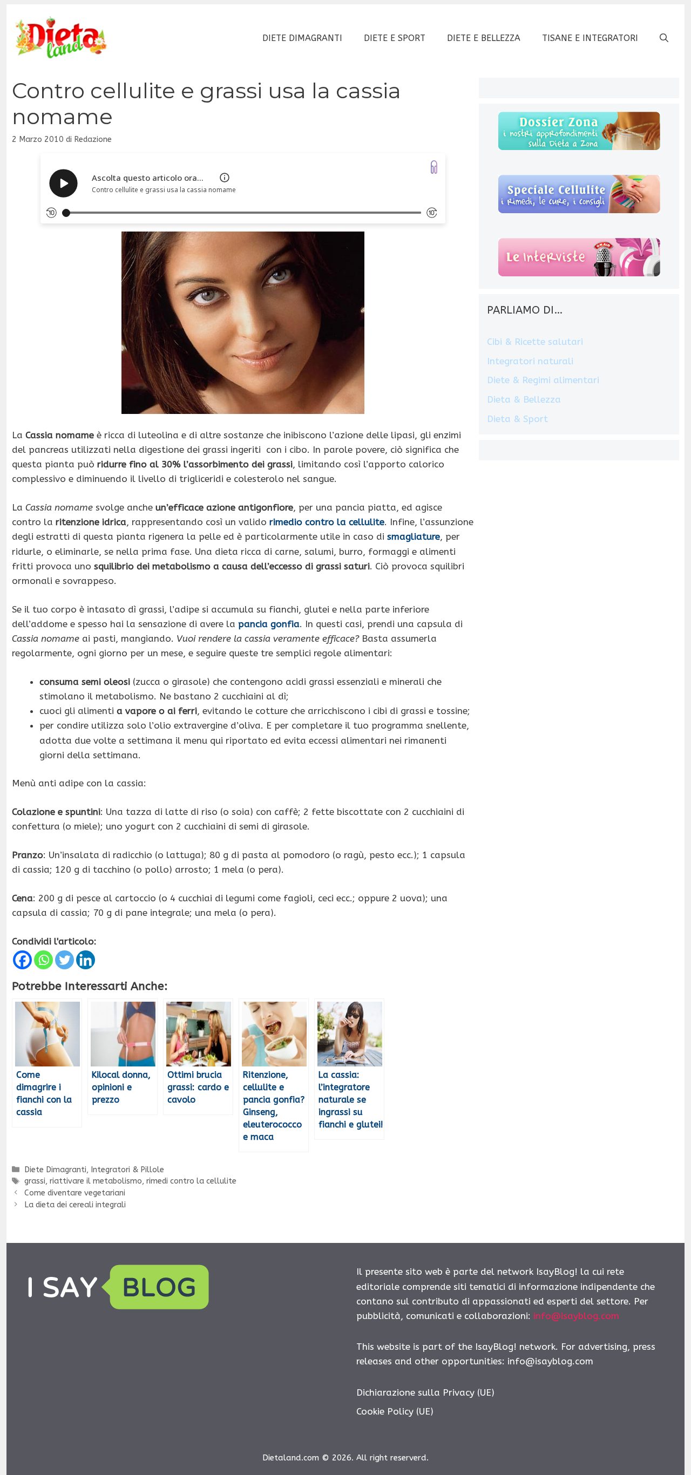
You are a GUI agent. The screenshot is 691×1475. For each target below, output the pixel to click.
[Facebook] (22, 959)
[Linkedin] (85, 959)
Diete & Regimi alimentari (543, 380)
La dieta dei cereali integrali (75, 1204)
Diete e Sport (394, 38)
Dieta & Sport (517, 418)
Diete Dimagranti (302, 38)
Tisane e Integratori (590, 38)
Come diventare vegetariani (74, 1193)
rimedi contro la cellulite (191, 1181)
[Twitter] (64, 959)
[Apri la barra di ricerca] (664, 38)
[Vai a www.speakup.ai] (434, 167)
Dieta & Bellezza (524, 399)
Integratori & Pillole (127, 1169)
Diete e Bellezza (483, 38)
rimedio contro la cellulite (326, 521)
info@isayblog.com (576, 1315)
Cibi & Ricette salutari (535, 341)
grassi (34, 1181)
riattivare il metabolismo (96, 1181)
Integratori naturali (530, 361)
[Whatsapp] (43, 959)
